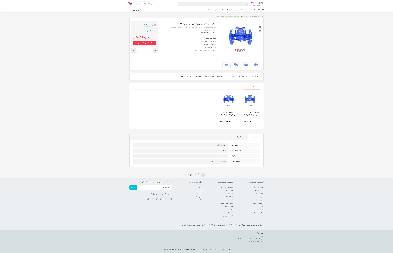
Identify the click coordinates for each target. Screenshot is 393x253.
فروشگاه (243, 10)
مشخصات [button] (255, 137)
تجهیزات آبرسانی (258, 203)
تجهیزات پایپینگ (258, 187)
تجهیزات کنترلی (259, 190)
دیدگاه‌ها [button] (240, 137)
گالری (222, 10)
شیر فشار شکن (228, 206)
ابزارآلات (261, 209)
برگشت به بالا (194, 174)
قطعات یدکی (229, 197)
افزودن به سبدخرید (143, 43)
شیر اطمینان (229, 190)
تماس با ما (206, 10)
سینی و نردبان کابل (227, 203)
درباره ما (235, 10)
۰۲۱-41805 (211, 225)
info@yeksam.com (188, 225)
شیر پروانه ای (229, 213)
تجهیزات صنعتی (259, 200)
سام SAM (147, 25)
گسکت (231, 200)
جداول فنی (215, 10)
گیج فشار (230, 209)
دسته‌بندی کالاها (257, 10)
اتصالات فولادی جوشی (226, 187)
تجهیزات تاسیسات (258, 197)
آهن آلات (261, 206)
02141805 (133, 10)
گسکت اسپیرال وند (227, 216)
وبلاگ (228, 10)
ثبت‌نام (133, 187)
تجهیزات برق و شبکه (257, 194)
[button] (131, 4)
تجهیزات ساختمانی (258, 213)
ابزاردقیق (230, 194)
